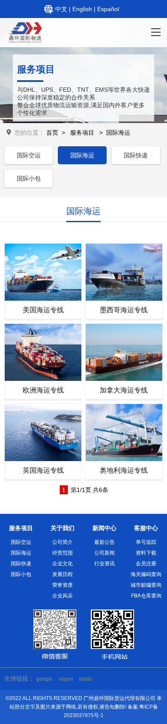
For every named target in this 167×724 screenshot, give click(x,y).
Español (108, 9)
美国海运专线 (43, 310)
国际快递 (136, 155)
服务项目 (82, 132)
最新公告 (104, 542)
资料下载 (146, 553)
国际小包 (29, 178)
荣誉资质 (62, 585)
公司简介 (62, 542)
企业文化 (62, 564)
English (83, 9)
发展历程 (62, 574)
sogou (66, 679)
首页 (52, 132)
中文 (62, 9)
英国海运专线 (43, 470)
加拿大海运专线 (124, 390)
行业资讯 (104, 564)
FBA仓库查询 (146, 596)
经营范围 (62, 553)
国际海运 (118, 132)
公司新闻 (104, 553)
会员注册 (146, 564)
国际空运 (29, 155)
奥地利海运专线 (124, 470)
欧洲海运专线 (43, 390)
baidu (85, 679)
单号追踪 (146, 542)
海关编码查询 (146, 574)
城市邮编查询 (146, 585)
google (44, 679)
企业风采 (62, 596)
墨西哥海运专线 (124, 310)
